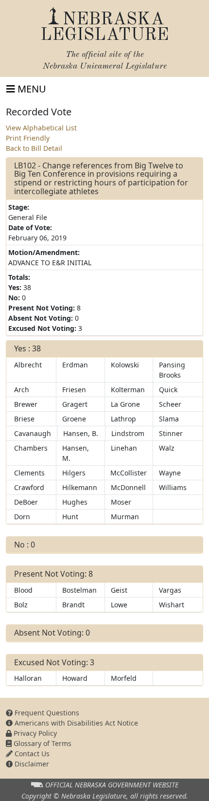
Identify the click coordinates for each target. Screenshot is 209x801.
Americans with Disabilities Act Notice (75, 723)
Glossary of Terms (41, 743)
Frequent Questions (46, 712)
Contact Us (31, 753)
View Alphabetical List (41, 127)
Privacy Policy (34, 733)
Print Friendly (28, 138)
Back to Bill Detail (34, 148)
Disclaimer (31, 763)
